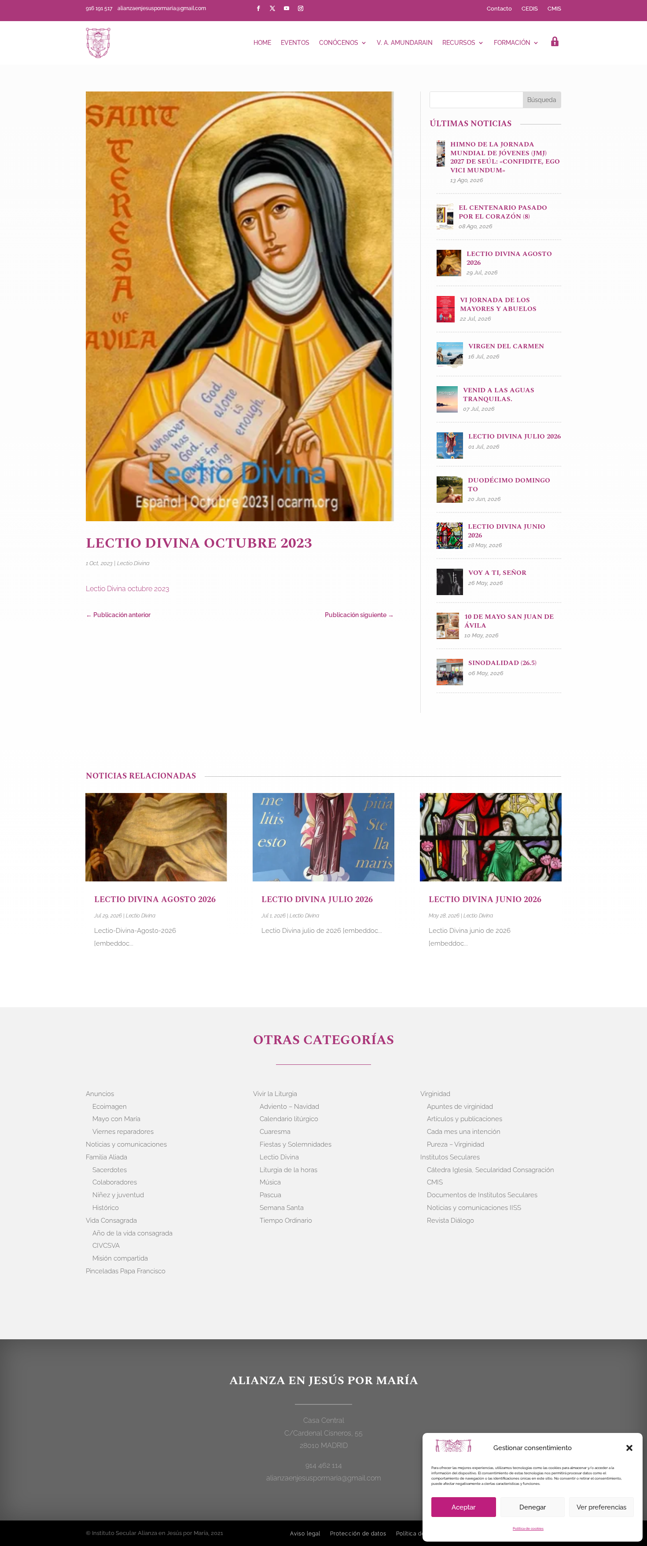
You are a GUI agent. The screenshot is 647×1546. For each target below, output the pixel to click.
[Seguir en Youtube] (286, 8)
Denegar (532, 1507)
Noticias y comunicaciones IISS (474, 1208)
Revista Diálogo (450, 1220)
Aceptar (463, 1507)
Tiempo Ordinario (286, 1220)
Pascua (270, 1195)
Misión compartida (120, 1258)
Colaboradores (114, 1182)
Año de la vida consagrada (132, 1233)
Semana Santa (282, 1208)
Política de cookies (528, 1528)
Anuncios (100, 1094)
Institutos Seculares (450, 1157)
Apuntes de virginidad (460, 1107)
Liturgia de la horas (288, 1170)
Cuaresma (275, 1132)
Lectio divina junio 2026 (485, 900)
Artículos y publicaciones (464, 1119)
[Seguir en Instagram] (300, 8)
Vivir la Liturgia (275, 1094)
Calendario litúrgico (289, 1119)
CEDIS (530, 9)
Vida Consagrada (111, 1220)
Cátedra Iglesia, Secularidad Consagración (490, 1170)
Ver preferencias (601, 1507)
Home (262, 42)
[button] (629, 1448)
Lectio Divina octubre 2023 (127, 589)
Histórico (105, 1208)
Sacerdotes (109, 1170)
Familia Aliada (106, 1157)
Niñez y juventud (118, 1195)
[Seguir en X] (272, 8)
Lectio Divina (133, 563)
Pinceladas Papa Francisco (125, 1271)
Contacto (499, 9)
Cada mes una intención (463, 1132)
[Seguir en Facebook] (258, 8)
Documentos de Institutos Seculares (482, 1195)
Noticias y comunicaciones (126, 1144)
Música (270, 1182)
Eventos (295, 42)
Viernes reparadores (123, 1132)
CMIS (554, 9)
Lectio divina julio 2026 (317, 900)
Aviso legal (305, 1534)
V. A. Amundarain (405, 42)
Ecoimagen (109, 1107)
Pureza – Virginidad (455, 1144)
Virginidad (435, 1094)
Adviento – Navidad (289, 1107)
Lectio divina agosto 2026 (155, 900)
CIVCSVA (106, 1246)
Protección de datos (358, 1534)
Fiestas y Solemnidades (295, 1144)
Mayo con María (116, 1119)
